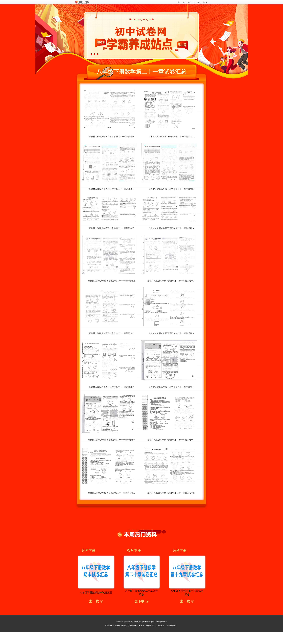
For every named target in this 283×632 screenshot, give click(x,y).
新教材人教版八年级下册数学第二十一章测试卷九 (112, 387)
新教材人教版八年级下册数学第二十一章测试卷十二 (171, 440)
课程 (189, 2)
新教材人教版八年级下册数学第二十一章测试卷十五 (112, 281)
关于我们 (120, 622)
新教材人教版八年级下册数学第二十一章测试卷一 (112, 136)
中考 (194, 2)
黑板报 (205, 2)
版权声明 (147, 622)
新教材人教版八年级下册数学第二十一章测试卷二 (171, 136)
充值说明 (138, 622)
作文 (199, 2)
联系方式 (129, 622)
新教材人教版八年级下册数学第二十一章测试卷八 (171, 333)
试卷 (179, 2)
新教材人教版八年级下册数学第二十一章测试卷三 (112, 189)
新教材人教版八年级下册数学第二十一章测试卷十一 (112, 440)
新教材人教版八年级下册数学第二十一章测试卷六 (171, 228)
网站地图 (156, 622)
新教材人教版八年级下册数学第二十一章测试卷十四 (171, 493)
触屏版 (164, 622)
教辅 (184, 2)
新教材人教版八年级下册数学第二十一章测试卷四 (171, 189)
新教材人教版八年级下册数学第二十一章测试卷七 (112, 333)
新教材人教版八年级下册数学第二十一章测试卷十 (171, 387)
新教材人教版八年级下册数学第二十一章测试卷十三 (112, 493)
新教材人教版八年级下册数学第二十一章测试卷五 (112, 228)
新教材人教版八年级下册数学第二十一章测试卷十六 (171, 281)
